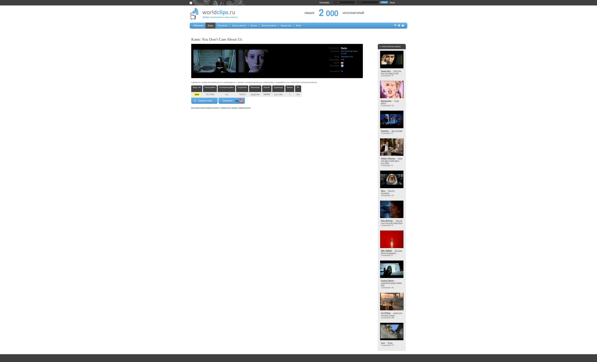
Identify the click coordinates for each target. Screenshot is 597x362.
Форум (298, 25)
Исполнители (223, 25)
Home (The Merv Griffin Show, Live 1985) (391, 160)
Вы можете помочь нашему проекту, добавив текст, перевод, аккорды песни (220, 108)
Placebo (344, 48)
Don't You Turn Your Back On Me (391, 72)
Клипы (210, 25)
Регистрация (324, 2)
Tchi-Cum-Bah (396, 131)
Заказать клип (286, 25)
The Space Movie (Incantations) (391, 252)
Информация (198, 25)
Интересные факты (268, 25)
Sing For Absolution (388, 192)
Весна (390, 343)
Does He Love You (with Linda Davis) (392, 222)
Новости (253, 25)
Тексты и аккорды (239, 25)
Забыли (392, 2)
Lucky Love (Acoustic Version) (391, 314)
